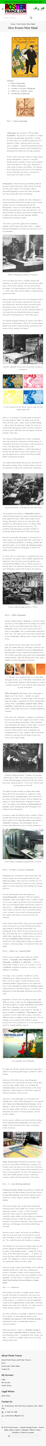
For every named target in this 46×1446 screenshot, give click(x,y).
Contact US (5, 1369)
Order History (6, 1385)
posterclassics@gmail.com (14, 1416)
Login (3, 1379)
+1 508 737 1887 (11, 1412)
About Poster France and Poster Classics (16, 1360)
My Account (6, 1382)
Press (4, 1363)
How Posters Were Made (11, 1366)
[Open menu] (3, 9)
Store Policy (6, 1396)
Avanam (31, 1432)
